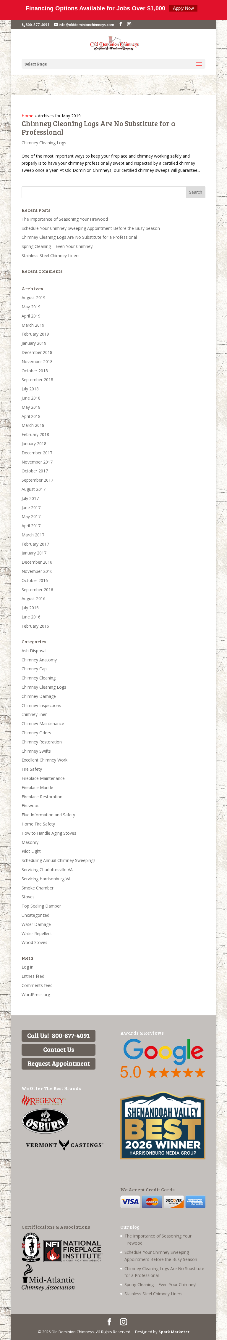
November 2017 (37, 462)
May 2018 (31, 407)
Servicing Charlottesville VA (47, 869)
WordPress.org (36, 994)
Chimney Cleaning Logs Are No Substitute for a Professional (98, 127)
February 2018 (35, 434)
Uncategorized (35, 915)
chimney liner (34, 714)
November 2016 (37, 571)
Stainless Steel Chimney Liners (51, 255)
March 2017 (33, 535)
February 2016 (35, 626)
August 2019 (34, 297)
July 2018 (30, 389)
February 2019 (35, 334)
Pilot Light (31, 851)
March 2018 (33, 425)
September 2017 (37, 480)
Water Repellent (37, 933)
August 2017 (34, 489)
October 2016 (35, 580)
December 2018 (37, 352)
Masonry (30, 842)
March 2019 (33, 325)
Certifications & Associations (56, 1227)
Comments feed (37, 985)
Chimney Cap (34, 668)
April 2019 (31, 316)
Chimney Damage (39, 696)
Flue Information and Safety (48, 815)
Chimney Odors (36, 732)
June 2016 (31, 617)
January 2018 (34, 443)
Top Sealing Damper (41, 906)
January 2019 (34, 343)
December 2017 (37, 453)
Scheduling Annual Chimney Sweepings (58, 860)
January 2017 (34, 553)
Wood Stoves (34, 942)
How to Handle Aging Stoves (49, 833)
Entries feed (33, 976)
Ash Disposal (34, 650)
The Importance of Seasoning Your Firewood (65, 219)
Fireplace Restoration (42, 796)
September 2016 (37, 589)
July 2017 (30, 498)
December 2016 (37, 562)
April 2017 (31, 525)
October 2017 (35, 471)
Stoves (28, 897)
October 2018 (35, 371)
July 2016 (30, 607)
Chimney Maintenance (43, 723)
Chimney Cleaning (39, 678)
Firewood (31, 805)
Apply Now (183, 8)
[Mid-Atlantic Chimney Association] (48, 1289)
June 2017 (31, 507)
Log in (27, 967)
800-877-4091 (37, 24)
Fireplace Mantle (37, 787)
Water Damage (36, 924)
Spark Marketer (173, 1331)
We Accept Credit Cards (147, 1189)
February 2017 (35, 544)
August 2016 (34, 598)
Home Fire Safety (38, 824)
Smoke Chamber (37, 888)
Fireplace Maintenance (43, 778)
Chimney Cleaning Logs (44, 142)
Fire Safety (32, 769)
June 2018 (31, 398)
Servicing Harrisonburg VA (46, 878)
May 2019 (31, 307)
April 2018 (31, 416)
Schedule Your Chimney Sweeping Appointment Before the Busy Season (91, 228)
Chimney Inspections (41, 705)
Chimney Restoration (42, 742)
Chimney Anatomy (39, 660)
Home (27, 115)
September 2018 (37, 379)
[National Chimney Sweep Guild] (31, 1260)
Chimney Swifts (36, 751)
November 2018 (37, 361)
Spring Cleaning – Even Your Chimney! (57, 246)
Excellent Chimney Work (44, 760)
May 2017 (31, 516)
